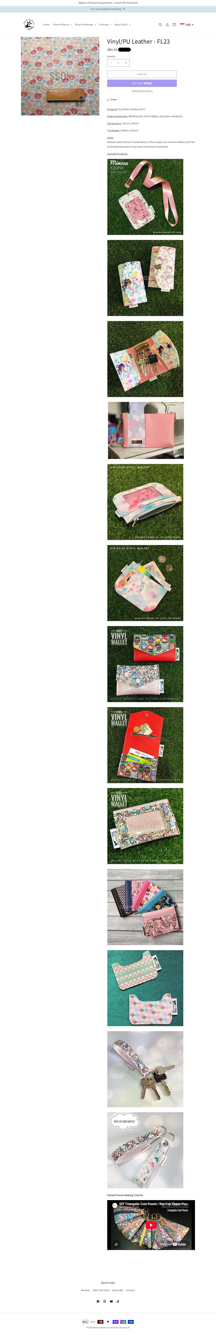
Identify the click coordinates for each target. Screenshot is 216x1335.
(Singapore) (124, 1328)
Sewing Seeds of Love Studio (106, 1328)
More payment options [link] (142, 91)
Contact (130, 1290)
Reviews (85, 1290)
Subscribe (117, 1290)
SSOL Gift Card (101, 1290)
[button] (62, 24)
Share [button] (113, 99)
